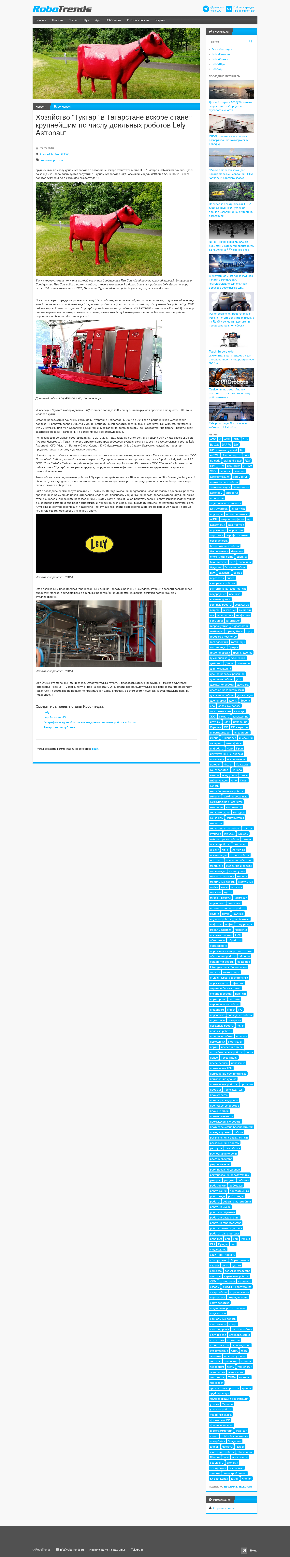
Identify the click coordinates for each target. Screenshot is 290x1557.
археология (217, 524)
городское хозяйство (223, 636)
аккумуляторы (219, 508)
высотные (229, 610)
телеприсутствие (235, 1356)
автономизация (220, 487)
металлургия (237, 871)
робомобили (218, 1185)
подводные (217, 1015)
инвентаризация (220, 732)
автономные (241, 487)
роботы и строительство (225, 1223)
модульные (245, 882)
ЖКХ (213, 716)
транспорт (216, 1382)
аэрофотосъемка (237, 535)
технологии (245, 1366)
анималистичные (237, 514)
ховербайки (217, 1441)
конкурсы (239, 812)
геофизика (243, 615)
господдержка (219, 642)
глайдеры (216, 631)
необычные (242, 919)
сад (233, 1244)
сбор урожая (218, 1260)
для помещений (220, 668)
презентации (229, 1057)
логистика (238, 850)
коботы (214, 786)
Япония (247, 1478)
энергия (215, 1473)
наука (225, 913)
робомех (243, 1180)
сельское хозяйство (237, 1271)
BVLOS (214, 444)
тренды (246, 1388)
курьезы (229, 834)
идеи (227, 722)
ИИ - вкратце (239, 727)
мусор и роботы (220, 897)
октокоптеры (231, 972)
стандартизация (239, 1335)
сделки (236, 1265)
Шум (86, 20)
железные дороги (229, 706)
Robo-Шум (218, 64)
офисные (238, 983)
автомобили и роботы (224, 482)
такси (244, 1351)
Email (234, 1486)
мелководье (217, 871)
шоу (226, 1457)
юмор (235, 1478)
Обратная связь (223, 1508)
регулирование (220, 1164)
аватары (225, 471)
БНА (232, 562)
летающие (240, 844)
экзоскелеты (240, 1457)
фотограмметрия (221, 1430)
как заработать (219, 770)
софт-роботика (219, 1303)
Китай (243, 780)
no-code (215, 460)
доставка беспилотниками (227, 690)
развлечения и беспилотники (229, 1137)
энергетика (236, 1468)
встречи (215, 610)
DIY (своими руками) (223, 450)
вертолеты (217, 578)
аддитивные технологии (225, 503)
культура (215, 834)
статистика (217, 1340)
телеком (215, 1356)
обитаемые (217, 940)
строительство (219, 1345)
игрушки (215, 722)
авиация (239, 471)
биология (237, 551)
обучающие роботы (223, 956)
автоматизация (220, 476)
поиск (240, 1025)
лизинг (214, 850)
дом (238, 679)
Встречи (160, 20)
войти (95, 748)
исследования (236, 759)
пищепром (217, 1009)
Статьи (73, 20)
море (224, 887)
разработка (232, 1148)
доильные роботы (51, 160)
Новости (57, 20)
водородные (218, 594)
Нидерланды (245, 924)
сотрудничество (238, 1297)
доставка (243, 684)
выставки (245, 610)
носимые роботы (221, 935)
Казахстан (242, 764)
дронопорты (218, 700)
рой (235, 1239)
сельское (216, 1271)
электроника (218, 1468)
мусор (228, 892)
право (214, 1057)
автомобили (240, 476)
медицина (216, 866)
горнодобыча (234, 631)
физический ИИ (220, 1420)
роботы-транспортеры (224, 1233)
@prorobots (217, 7)
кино (234, 780)
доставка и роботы (222, 695)
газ (212, 615)
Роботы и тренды (243, 7)
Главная (41, 20)
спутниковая (218, 1335)
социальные (218, 1313)
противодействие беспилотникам (231, 1127)
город (249, 631)
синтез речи (227, 1281)
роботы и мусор (220, 1207)
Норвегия (241, 929)
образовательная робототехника (231, 951)
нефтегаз (216, 924)
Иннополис (229, 738)
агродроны (217, 498)
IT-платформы (231, 455)
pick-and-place (233, 460)
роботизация (218, 1191)
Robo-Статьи (219, 59)
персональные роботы (224, 1004)
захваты (224, 716)
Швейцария (245, 1452)
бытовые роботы (235, 567)
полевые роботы (221, 1031)
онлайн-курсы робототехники (229, 977)
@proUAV (215, 10)
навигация (240, 897)
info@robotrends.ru (72, 1549)
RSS (226, 1486)
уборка (214, 1404)
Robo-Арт (217, 69)
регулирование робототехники (230, 1175)
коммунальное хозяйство (226, 802)
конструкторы (235, 818)
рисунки (229, 1180)
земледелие (240, 716)
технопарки (217, 1372)
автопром (216, 492)
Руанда (223, 1244)
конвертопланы (220, 812)
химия (214, 1436)
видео (231, 578)
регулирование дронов (225, 1169)
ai (220, 439)
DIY (236, 444)
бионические (218, 562)
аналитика (238, 508)
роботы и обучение (222, 1212)
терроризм (217, 1366)
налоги (214, 913)
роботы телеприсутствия (226, 1228)
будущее (216, 567)
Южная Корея (219, 1478)
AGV (213, 439)
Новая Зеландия (221, 929)
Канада (237, 770)
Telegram (245, 1486)
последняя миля (232, 1047)
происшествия (219, 1111)
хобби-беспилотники (234, 1436)
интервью (216, 743)
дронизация (245, 695)
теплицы (215, 1361)
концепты (216, 823)
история (215, 764)
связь (225, 1265)
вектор (238, 572)
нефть (229, 924)
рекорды (215, 1180)
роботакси (236, 1185)
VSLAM (247, 466)
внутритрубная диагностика (228, 588)
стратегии (233, 1340)
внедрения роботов (222, 583)
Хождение (234, 1441)
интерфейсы (234, 743)
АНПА (214, 519)
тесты (230, 1366)
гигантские (233, 620)
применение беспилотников (228, 1073)
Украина (227, 1404)
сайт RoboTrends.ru (222, 1255)
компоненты (234, 807)
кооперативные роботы (225, 828)
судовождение (241, 1345)
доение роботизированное (227, 674)
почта (249, 1052)
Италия (228, 764)
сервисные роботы (236, 1276)
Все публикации (221, 49)
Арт (97, 20)
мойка (214, 887)
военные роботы (221, 604)
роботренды (236, 1196)
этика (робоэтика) (235, 1473)
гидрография (240, 626)
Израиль (215, 727)
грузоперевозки (220, 652)
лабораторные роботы (224, 839)
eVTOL (214, 455)
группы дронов (242, 652)
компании (216, 807)
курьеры (243, 834)
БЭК (212, 572)
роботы (215, 1201)
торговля (244, 1377)
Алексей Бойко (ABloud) (55, 154)
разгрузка (216, 1148)
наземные (234, 903)
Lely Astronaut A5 (55, 717)
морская (236, 887)
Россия (245, 1239)
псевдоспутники (220, 1132)
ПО (240, 1009)
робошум (216, 1239)
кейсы (244, 775)
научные (238, 913)
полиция (241, 1036)
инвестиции (241, 732)
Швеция (215, 1457)
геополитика (225, 615)
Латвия (247, 839)
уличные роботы (220, 1409)
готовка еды (217, 647)
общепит (244, 956)
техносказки (235, 1372)
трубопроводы (219, 1393)
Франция (241, 1430)
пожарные (234, 1020)
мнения (242, 876)
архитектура (236, 524)
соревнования (239, 1292)
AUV (245, 439)
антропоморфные (232, 519)
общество (243, 961)
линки (225, 850)
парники (240, 993)
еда (212, 706)
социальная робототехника (227, 1308)
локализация (218, 855)
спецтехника (218, 1324)
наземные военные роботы (227, 908)
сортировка (217, 1297)
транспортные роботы (224, 1388)
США (234, 1351)
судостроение (219, 1351)
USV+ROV (233, 466)
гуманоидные (218, 658)
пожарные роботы (222, 1025)
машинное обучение (239, 860)
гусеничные (238, 658)
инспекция (246, 738)
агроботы (232, 492)
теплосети (231, 1361)
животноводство (220, 711)
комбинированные (235, 796)
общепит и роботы (222, 961)
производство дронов (224, 1100)
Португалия (235, 1041)
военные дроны (220, 599)
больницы (245, 562)
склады (214, 1287)
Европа (245, 700)
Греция (233, 647)
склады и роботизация (237, 1287)
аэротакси (216, 535)
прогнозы (247, 1084)
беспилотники (219, 551)
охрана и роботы (221, 993)
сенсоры (215, 1276)
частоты (227, 1446)
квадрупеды (229, 775)
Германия (216, 620)
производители (233, 1089)
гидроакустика (219, 626)
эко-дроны (217, 1462)
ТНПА (232, 1377)
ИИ (226, 727)
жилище (239, 711)
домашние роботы (222, 684)
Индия (214, 738)
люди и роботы (239, 855)
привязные (238, 1063)
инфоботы (217, 748)
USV (221, 466)
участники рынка (221, 1414)
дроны (233, 700)
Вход (253, 1550)
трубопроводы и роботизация (229, 1398)
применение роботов (224, 1084)
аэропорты (236, 530)
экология (232, 1462)
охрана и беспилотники (225, 988)
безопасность (219, 540)
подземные (217, 1020)
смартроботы (218, 1292)
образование (218, 945)
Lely (46, 712)
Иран (239, 748)
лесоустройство (220, 844)
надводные (217, 903)
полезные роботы (221, 1036)
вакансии (224, 572)
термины (246, 1361)
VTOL (213, 471)
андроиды (216, 514)
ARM (236, 439)
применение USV (221, 1068)
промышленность (221, 1116)
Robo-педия (113, 20)
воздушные (242, 604)
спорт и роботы (242, 1329)
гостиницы (238, 642)
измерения (240, 722)
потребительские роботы (226, 1052)
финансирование (221, 1425)
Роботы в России (138, 20)
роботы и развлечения (224, 1217)
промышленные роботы (225, 1121)
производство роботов (224, 1105)
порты (214, 1047)
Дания (229, 663)
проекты (215, 1089)
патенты (234, 999)
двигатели (243, 663)
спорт (233, 1324)
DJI (242, 450)
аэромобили (218, 530)
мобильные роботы (222, 882)
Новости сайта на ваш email (107, 1549)
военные (234, 594)
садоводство (218, 1249)
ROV (248, 460)
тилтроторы (217, 1377)
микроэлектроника (222, 876)
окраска (215, 972)
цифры (214, 1446)
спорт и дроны (219, 1329)
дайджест (216, 663)
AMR (227, 439)
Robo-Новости (63, 106)
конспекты (216, 818)
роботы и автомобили (237, 1201)
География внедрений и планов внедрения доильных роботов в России (90, 722)
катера (214, 775)
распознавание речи (223, 1153)
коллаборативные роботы (226, 791)
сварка (214, 1265)
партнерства (218, 999)
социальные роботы (223, 1319)
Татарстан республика (59, 727)
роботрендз (217, 1196)
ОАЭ (238, 935)
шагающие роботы (222, 1452)
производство (219, 1095)
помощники (217, 1041)
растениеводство (221, 1159)
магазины (216, 860)
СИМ (213, 1281)
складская (244, 1281)
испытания (217, 759)
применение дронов (223, 1079)
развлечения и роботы (224, 1143)
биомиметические (221, 556)
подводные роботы (240, 1015)
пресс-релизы (219, 1063)
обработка (234, 940)
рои (227, 1239)
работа (238, 1132)
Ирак (230, 748)
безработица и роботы (224, 546)
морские (215, 892)
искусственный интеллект (226, 754)
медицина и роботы (239, 866)
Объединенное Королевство (228, 967)
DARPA (226, 444)
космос (248, 828)
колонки (215, 796)
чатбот (240, 1446)
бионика (242, 556)
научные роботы (220, 919)
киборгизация (219, 780)
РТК (212, 1244)
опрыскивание (219, 983)
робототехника (239, 1191)
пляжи (231, 1009)
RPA (212, 466)
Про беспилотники (244, 10)
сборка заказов (239, 1260)
